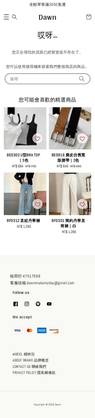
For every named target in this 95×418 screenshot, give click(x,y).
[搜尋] (82, 79)
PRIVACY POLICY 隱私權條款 (34, 372)
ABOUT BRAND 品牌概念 (31, 360)
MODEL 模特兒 (24, 354)
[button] (6, 16)
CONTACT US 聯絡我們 (29, 366)
